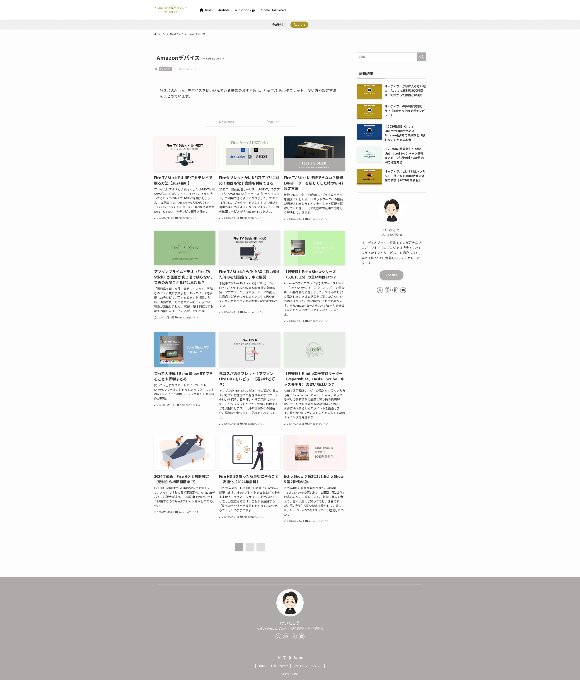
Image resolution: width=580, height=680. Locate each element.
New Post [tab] (226, 121)
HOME (262, 666)
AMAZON (165, 69)
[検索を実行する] (421, 56)
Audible (299, 24)
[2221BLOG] (171, 10)
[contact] (403, 290)
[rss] (295, 658)
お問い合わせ (279, 666)
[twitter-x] (380, 290)
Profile (391, 275)
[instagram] (388, 290)
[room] (395, 290)
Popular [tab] (273, 121)
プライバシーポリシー (307, 666)
